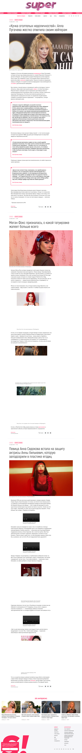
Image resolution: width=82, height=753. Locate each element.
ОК (10, 749)
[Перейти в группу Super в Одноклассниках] (76, 16)
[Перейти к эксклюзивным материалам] (41, 13)
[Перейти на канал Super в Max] (69, 16)
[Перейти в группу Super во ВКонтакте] (71, 16)
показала (32, 680)
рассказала (42, 427)
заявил (35, 89)
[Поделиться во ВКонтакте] (45, 207)
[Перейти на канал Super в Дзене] (78, 16)
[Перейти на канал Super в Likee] (70, 749)
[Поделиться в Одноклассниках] (50, 207)
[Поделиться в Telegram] (48, 207)
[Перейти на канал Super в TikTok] (68, 749)
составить (13, 83)
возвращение (37, 73)
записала (22, 80)
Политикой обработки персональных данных (9, 745)
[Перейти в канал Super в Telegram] (74, 16)
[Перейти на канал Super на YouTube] (66, 749)
